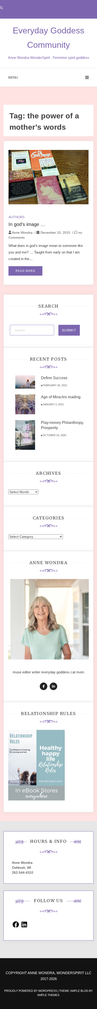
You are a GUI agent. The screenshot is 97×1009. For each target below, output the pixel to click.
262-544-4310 (22, 872)
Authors (16, 217)
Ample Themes (48, 995)
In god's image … (26, 224)
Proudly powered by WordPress (31, 991)
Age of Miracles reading (61, 397)
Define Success (54, 378)
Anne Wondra (22, 232)
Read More (25, 271)
